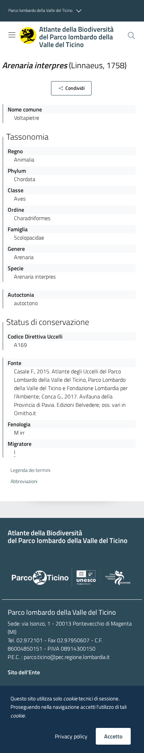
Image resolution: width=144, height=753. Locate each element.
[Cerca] (131, 35)
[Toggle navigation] (12, 35)
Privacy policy (71, 736)
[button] (46, 10)
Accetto (113, 736)
